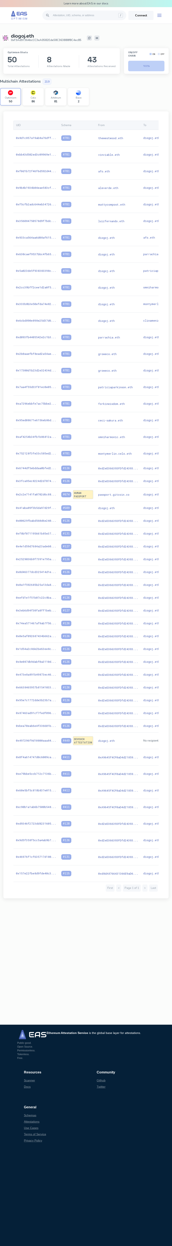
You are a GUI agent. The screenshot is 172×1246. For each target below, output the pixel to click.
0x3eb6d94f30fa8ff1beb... (36, 610)
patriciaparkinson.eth (115, 387)
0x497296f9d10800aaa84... (36, 740)
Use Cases (31, 1128)
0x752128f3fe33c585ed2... (36, 453)
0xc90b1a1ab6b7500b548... (36, 807)
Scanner (29, 1080)
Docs (27, 1086)
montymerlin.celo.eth (115, 453)
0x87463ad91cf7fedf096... (36, 713)
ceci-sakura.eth (110, 420)
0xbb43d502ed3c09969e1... (36, 154)
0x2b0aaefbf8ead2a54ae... (36, 354)
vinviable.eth (109, 155)
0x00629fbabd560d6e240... (36, 521)
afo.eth (104, 171)
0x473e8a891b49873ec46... (36, 674)
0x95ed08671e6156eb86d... (36, 420)
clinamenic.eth (155, 320)
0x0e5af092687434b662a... (36, 636)
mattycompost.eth (111, 204)
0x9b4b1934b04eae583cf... (36, 188)
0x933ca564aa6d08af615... (36, 237)
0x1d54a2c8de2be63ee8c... (36, 649)
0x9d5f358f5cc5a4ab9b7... (36, 840)
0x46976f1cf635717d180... (36, 857)
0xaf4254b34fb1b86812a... (36, 437)
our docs (102, 3)
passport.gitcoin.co (113, 494)
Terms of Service (35, 1134)
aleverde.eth (108, 188)
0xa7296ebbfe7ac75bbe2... (36, 403)
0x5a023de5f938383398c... (36, 271)
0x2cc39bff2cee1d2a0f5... (36, 287)
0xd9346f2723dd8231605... (36, 823)
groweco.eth (107, 354)
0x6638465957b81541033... (36, 687)
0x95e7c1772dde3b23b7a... (36, 700)
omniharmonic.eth (156, 287)
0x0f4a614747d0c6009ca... (36, 757)
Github (101, 1080)
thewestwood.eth (110, 138)
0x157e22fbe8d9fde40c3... (36, 873)
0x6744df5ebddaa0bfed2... (36, 468)
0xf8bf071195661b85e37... (36, 533)
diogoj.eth (151, 138)
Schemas (30, 1115)
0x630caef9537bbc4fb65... (36, 254)
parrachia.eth (154, 254)
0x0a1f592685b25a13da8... (36, 585)
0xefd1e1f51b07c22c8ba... (36, 597)
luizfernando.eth (111, 221)
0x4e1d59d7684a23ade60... (36, 546)
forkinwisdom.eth (111, 404)
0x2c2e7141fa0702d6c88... (36, 494)
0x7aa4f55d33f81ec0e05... (36, 387)
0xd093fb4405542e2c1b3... (36, 337)
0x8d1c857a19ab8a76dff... (36, 138)
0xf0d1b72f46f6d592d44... (36, 171)
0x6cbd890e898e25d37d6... (36, 320)
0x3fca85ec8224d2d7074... (36, 481)
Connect (141, 15)
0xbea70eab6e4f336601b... (36, 726)
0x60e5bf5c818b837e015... (36, 790)
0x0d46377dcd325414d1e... (36, 572)
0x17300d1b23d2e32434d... (36, 370)
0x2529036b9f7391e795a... (36, 559)
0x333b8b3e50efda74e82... (36, 304)
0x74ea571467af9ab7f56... (36, 623)
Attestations (31, 1121)
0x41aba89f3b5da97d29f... (36, 508)
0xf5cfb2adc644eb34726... (36, 204)
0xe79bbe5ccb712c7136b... (36, 774)
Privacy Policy (33, 1140)
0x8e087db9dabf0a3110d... (36, 662)
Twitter (101, 1086)
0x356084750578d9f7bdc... (36, 221)
